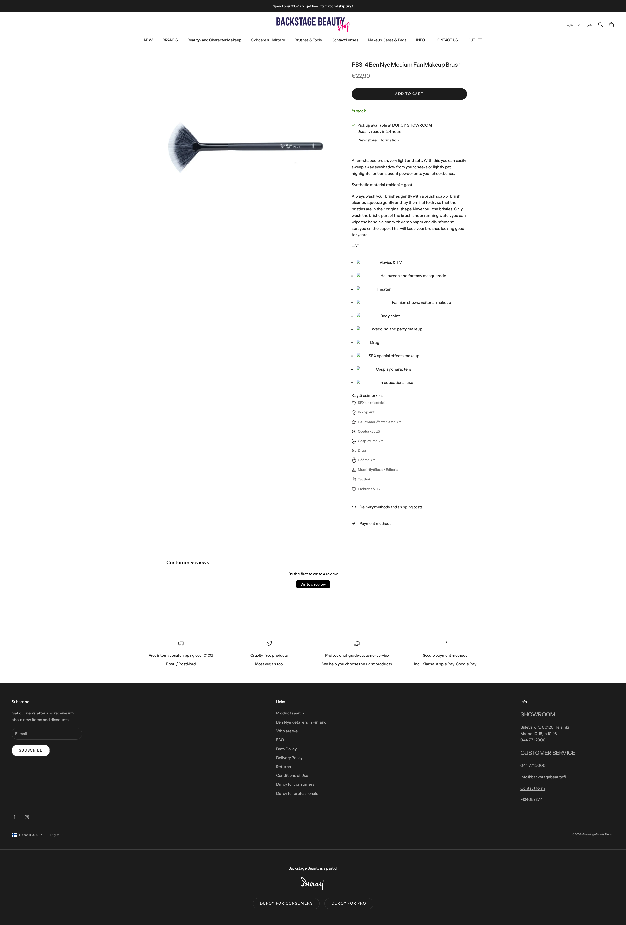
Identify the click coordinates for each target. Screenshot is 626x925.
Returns (283, 766)
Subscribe (31, 750)
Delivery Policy (289, 757)
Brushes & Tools (308, 40)
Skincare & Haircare (268, 40)
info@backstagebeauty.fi (543, 776)
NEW (148, 40)
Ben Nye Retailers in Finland (301, 722)
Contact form (532, 788)
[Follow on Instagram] (26, 817)
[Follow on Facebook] (14, 817)
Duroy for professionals (297, 793)
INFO (420, 40)
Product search (290, 713)
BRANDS (170, 40)
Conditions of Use (292, 775)
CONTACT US (446, 40)
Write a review (313, 584)
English (570, 25)
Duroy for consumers (295, 784)
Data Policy (286, 748)
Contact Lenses (345, 40)
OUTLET (475, 40)
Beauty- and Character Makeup (214, 40)
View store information (378, 140)
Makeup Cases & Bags (387, 40)
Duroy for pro (349, 903)
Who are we (287, 730)
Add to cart (409, 93)
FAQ (280, 739)
